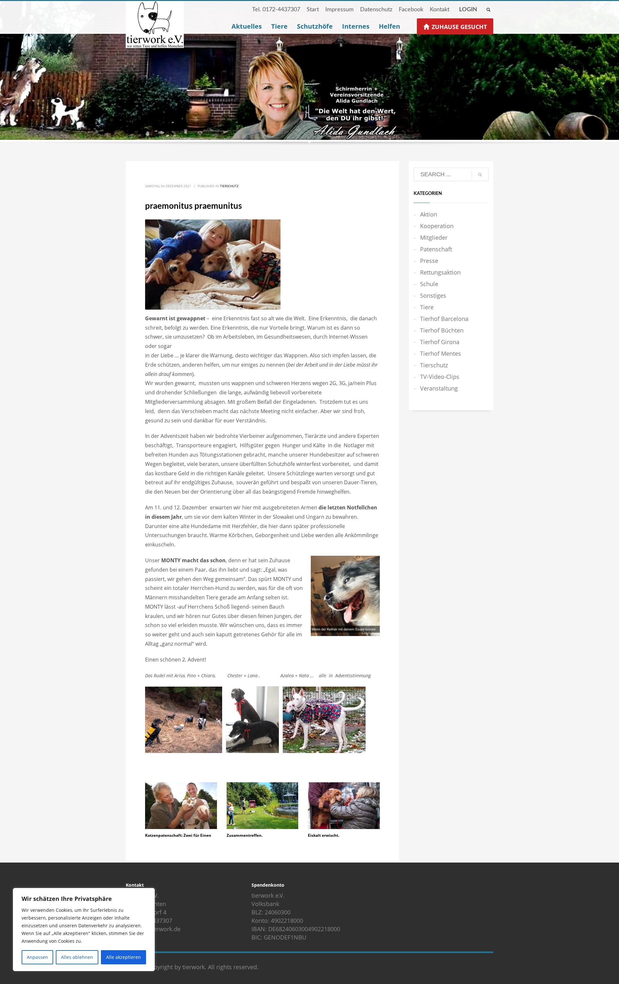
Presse (429, 261)
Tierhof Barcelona (444, 319)
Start (313, 10)
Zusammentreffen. (244, 835)
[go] (480, 174)
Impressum (339, 10)
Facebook (411, 10)
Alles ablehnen (77, 957)
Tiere (427, 307)
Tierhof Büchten (442, 330)
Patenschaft (436, 249)
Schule (429, 284)
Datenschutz (376, 10)
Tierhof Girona (439, 342)
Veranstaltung (439, 388)
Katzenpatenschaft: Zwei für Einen (178, 835)
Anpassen (37, 957)
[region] (84, 929)
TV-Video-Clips (439, 377)
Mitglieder (433, 237)
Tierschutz (229, 186)
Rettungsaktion (440, 272)
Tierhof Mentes (440, 353)
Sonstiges (433, 295)
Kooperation (437, 226)
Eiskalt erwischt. (323, 835)
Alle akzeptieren (123, 957)
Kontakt (439, 10)
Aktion (428, 214)
